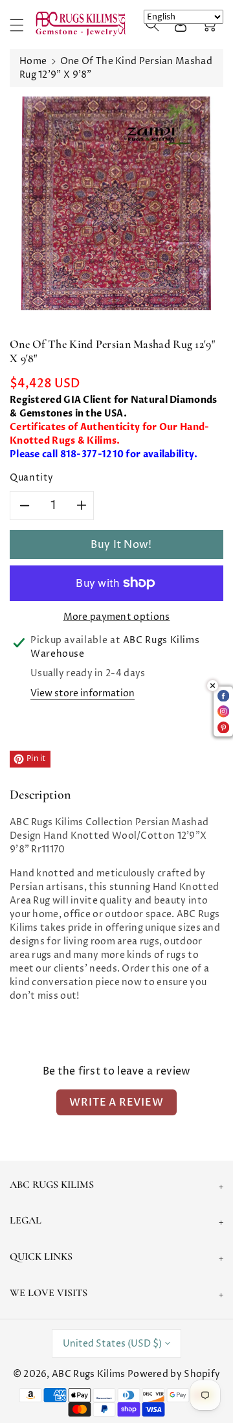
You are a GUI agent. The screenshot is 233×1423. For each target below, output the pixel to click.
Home (33, 61)
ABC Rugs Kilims (89, 1374)
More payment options (116, 617)
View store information (82, 693)
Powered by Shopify (174, 1374)
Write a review (116, 1102)
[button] (23, 25)
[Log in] (180, 24)
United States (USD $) (112, 1344)
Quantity (32, 478)
